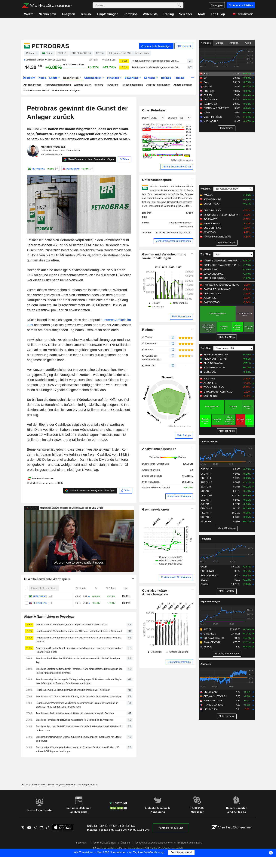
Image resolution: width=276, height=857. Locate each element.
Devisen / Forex (209, 441)
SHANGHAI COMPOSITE (216, 108)
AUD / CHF (206, 504)
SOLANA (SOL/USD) (214, 638)
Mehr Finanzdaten (181, 316)
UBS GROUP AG (212, 210)
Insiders (98, 85)
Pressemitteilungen (132, 85)
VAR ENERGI (210, 396)
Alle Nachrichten (32, 85)
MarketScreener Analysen (66, 90)
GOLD (204, 566)
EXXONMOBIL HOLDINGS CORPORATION (222, 215)
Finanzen (113, 77)
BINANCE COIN (212, 642)
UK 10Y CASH (211, 709)
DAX (206, 82)
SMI (205, 73)
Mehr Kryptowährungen (227, 653)
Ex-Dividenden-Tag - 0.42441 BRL (180, 232)
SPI (205, 78)
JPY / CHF (206, 521)
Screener (185, 14)
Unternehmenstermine (179, 662)
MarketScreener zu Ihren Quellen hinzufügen (90, 159)
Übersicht (29, 77)
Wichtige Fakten (82, 85)
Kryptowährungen (210, 601)
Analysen (68, 14)
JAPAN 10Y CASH (213, 700)
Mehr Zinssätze (227, 716)
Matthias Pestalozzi (53, 146)
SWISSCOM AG (211, 302)
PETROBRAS (40, 596)
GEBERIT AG (210, 269)
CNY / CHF (206, 508)
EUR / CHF (206, 469)
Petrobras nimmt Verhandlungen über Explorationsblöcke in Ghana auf (156, 61)
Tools (201, 14)
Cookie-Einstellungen (105, 842)
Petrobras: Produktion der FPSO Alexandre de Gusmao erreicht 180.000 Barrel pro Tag (78, 660)
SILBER (205, 580)
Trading (168, 14)
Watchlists (150, 14)
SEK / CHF (206, 486)
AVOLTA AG (209, 378)
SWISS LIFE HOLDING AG (217, 289)
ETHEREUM (210, 633)
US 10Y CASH (211, 692)
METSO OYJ (210, 372)
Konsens (150, 77)
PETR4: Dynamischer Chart (177, 166)
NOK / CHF (206, 491)
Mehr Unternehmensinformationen (173, 241)
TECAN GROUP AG (214, 387)
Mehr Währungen (227, 528)
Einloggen (217, 5)
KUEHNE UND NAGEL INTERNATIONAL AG (222, 260)
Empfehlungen (107, 14)
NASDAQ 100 (211, 104)
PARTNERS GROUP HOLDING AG (221, 285)
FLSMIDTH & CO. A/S (214, 367)
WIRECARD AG (211, 223)
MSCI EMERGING (213, 117)
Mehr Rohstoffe (227, 591)
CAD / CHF (206, 500)
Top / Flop (218, 14)
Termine (86, 14)
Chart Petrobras (154, 110)
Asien (248, 43)
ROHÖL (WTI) (208, 571)
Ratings (166, 77)
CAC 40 (208, 86)
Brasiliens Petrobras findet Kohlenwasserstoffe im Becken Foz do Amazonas (74, 720)
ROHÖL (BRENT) (209, 575)
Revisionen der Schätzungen (176, 577)
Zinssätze (206, 664)
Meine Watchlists (226, 242)
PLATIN (204, 584)
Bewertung (132, 77)
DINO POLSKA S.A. (213, 363)
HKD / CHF (206, 512)
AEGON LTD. (210, 383)
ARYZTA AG (210, 232)
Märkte (28, 14)
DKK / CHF (206, 495)
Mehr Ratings (184, 435)
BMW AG (208, 195)
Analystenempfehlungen (58, 85)
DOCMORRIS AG (212, 228)
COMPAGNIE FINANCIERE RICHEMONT (222, 265)
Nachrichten (47, 14)
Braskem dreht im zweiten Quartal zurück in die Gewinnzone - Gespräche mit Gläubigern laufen (79, 739)
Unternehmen (93, 77)
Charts (53, 77)
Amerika (234, 43)
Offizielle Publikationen (158, 85)
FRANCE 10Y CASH (214, 705)
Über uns (125, 842)
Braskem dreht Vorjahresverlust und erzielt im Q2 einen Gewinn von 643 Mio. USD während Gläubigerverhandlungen (78, 749)
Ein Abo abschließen (241, 5)
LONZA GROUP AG (213, 273)
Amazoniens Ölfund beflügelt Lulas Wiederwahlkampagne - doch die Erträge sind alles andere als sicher (79, 650)
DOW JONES (210, 99)
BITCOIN (208, 629)
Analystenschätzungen (159, 448)
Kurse (42, 77)
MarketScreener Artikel (36, 90)
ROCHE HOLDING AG (215, 278)
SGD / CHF (206, 517)
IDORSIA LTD (210, 219)
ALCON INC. (210, 298)
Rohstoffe (206, 538)
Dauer (145, 117)
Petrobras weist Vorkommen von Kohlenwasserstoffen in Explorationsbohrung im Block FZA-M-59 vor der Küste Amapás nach (77, 705)
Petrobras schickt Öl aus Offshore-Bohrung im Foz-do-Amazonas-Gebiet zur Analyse (78, 696)
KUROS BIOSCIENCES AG (217, 236)
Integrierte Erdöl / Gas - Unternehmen (181, 224)
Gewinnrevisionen (155, 509)
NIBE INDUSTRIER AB (215, 359)
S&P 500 (208, 95)
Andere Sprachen (182, 85)
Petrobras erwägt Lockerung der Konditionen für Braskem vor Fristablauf (72, 690)
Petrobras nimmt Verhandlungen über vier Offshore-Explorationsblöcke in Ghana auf (156, 67)
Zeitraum (172, 117)
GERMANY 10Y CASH (215, 696)
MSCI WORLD (211, 121)
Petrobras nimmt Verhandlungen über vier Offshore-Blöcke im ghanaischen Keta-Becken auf (79, 639)
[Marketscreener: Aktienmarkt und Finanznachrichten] (46, 5)
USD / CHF (206, 474)
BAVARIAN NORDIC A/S (216, 354)
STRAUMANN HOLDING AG (218, 391)
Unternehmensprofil (157, 179)
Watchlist (205, 188)
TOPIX (207, 112)
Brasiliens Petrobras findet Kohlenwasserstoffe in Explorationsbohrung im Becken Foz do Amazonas (79, 728)
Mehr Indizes (226, 128)
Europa (219, 43)
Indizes (207, 43)
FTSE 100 (209, 91)
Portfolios (130, 14)
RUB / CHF (206, 482)
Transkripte (112, 85)
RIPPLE (208, 646)
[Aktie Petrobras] (56, 168)
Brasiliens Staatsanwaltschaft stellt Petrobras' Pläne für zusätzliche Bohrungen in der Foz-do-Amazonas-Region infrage (79, 671)
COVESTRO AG (212, 203)
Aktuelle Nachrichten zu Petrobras (49, 616)
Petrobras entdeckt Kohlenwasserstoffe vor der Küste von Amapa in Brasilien (75, 713)
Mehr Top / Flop (227, 337)
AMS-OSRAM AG (212, 199)
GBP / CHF (206, 478)
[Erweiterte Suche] (179, 5)
